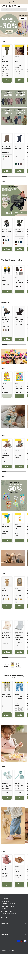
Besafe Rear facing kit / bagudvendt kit (19, 280)
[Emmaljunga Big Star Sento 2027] (7, 223)
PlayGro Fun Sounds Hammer (6, 527)
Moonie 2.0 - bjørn (5, 591)
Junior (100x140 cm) (19, 647)
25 (18, 877)
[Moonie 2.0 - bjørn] (7, 582)
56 (3, 704)
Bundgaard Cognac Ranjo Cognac (18, 869)
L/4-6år (21, 160)
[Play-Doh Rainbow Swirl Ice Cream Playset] (19, 377)
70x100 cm (5, 643)
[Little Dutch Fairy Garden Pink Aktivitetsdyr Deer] (7, 444)
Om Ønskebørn (4, 950)
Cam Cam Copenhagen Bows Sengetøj (6, 635)
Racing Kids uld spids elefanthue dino (19, 148)
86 (8, 69)
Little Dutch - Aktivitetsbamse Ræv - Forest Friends (19, 454)
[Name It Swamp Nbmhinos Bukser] (7, 686)
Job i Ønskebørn (12, 950)
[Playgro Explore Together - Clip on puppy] (19, 518)
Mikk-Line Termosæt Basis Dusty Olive (6, 59)
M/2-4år (17, 160)
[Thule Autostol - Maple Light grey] (19, 311)
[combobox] (14, 9)
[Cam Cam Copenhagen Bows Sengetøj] (7, 625)
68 (21, 707)
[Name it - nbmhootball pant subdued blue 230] (19, 686)
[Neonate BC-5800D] (7, 270)
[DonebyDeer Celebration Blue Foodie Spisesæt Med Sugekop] (7, 775)
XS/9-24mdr (17, 156)
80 (6, 69)
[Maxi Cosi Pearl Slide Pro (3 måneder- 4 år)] (7, 311)
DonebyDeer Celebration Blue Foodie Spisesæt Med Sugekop (6, 786)
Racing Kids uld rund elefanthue (6, 147)
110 (9, 71)
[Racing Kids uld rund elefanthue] (7, 138)
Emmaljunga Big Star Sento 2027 (6, 232)
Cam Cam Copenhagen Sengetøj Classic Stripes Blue (19, 636)
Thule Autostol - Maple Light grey (19, 320)
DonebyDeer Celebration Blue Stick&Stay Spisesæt (19, 786)
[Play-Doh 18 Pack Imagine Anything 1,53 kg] (7, 377)
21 (15, 877)
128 (3, 75)
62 (18, 707)
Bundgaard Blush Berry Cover (6, 869)
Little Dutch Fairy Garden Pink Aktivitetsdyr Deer (6, 454)
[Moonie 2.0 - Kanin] (19, 582)
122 (7, 73)
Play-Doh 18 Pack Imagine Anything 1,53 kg (6, 386)
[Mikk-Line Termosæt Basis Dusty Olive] (7, 50)
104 (16, 71)
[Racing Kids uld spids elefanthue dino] (19, 138)
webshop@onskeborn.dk (11, 906)
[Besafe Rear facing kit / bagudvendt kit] (19, 270)
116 (3, 73)
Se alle (3, 41)
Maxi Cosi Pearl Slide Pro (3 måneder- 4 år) (6, 320)
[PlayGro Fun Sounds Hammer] (7, 518)
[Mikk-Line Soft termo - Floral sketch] (19, 50)
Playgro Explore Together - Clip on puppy (19, 528)
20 (3, 875)
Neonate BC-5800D (5, 279)
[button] (22, 5)
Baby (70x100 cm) (18, 645)
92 (3, 71)
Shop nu (5, 28)
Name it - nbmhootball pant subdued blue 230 (18, 697)
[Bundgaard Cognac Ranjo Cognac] (19, 860)
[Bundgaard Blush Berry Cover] (7, 860)
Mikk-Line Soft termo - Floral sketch (18, 59)
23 (6, 875)
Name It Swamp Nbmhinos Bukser (6, 695)
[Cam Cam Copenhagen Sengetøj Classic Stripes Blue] (19, 625)
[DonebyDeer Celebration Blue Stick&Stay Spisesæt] (19, 775)
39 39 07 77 (7, 908)
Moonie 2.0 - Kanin (18, 591)
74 (3, 69)
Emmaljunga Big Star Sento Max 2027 (19, 232)
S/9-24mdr (17, 158)
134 (7, 75)
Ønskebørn (7, 947)
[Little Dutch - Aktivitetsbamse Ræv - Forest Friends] (19, 444)
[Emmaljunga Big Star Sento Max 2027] (19, 223)
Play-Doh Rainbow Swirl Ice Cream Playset (19, 386)
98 (6, 71)
